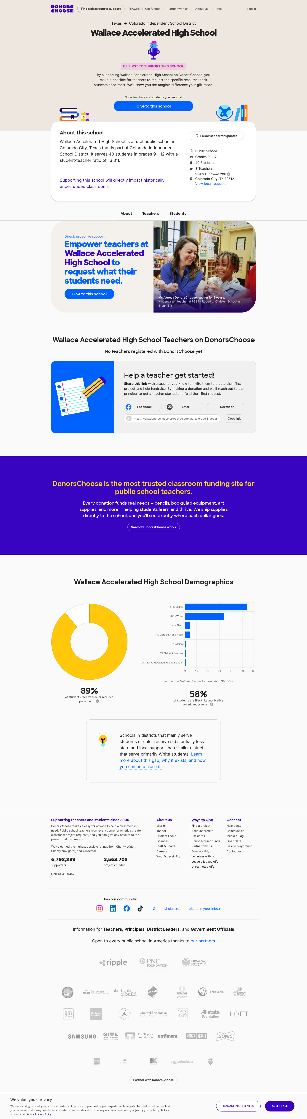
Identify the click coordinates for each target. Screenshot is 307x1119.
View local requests (210, 183)
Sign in (251, 8)
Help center (234, 825)
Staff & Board (165, 846)
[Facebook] (127, 908)
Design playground (239, 846)
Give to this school (153, 106)
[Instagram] (99, 908)
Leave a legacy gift (205, 861)
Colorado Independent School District (162, 23)
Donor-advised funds (206, 841)
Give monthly (200, 851)
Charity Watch (125, 846)
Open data (234, 841)
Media (231, 836)
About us (201, 8)
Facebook (144, 407)
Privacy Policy (43, 1114)
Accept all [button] (280, 1106)
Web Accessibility (168, 856)
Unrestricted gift (203, 866)
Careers (161, 851)
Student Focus (166, 836)
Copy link (234, 418)
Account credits (202, 831)
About (126, 213)
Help (219, 8)
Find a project (201, 825)
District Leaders (163, 929)
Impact (161, 831)
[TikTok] (140, 908)
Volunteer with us (203, 856)
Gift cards (198, 836)
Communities (235, 831)
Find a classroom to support (101, 9)
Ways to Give (202, 820)
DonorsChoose (62, 9)
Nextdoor (227, 407)
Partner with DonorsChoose (153, 1080)
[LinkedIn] (113, 908)
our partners (203, 940)
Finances (162, 841)
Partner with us (177, 8)
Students (177, 213)
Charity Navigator (63, 851)
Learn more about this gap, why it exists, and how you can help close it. (163, 760)
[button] (184, 418)
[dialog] (153, 1106)
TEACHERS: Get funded (144, 8)
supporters (63, 861)
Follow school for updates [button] (218, 136)
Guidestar (89, 851)
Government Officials (212, 929)
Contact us (234, 851)
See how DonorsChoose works (153, 527)
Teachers (150, 213)
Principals (134, 929)
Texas (116, 23)
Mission (161, 825)
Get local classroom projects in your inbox (186, 908)
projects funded (116, 861)
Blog (241, 836)
